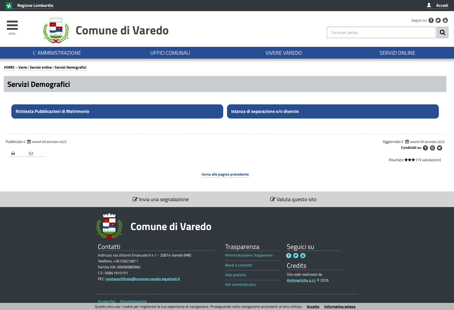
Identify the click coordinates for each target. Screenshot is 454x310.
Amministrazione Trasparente (249, 255)
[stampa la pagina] (18, 154)
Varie (22, 67)
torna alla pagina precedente (225, 174)
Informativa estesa (339, 306)
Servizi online (41, 67)
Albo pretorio (235, 275)
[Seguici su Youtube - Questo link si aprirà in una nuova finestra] (445, 20)
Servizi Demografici (70, 67)
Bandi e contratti (238, 265)
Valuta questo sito (296, 199)
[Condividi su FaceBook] (425, 148)
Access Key (107, 301)
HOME (9, 67)
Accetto (313, 306)
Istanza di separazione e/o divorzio (265, 111)
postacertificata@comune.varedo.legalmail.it (143, 279)
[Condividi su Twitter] (439, 148)
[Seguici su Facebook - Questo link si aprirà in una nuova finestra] (431, 20)
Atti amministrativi (240, 284)
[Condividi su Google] (432, 148)
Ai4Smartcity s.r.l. (301, 280)
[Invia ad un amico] (36, 154)
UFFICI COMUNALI (170, 53)
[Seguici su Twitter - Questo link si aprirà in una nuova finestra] (438, 20)
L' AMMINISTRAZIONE (57, 53)
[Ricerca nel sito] (442, 32)
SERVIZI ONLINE (397, 53)
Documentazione (133, 301)
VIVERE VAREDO (284, 53)
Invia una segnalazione (163, 199)
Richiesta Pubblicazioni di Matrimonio (52, 111)
